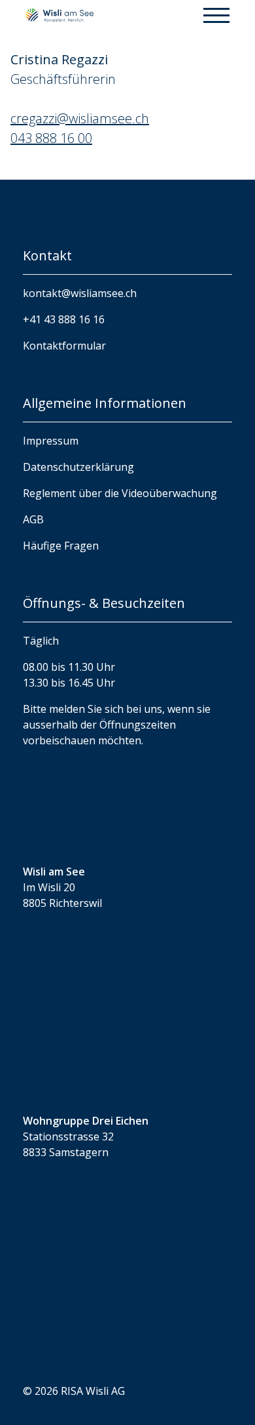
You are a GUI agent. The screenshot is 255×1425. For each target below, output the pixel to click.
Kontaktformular (64, 345)
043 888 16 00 (51, 138)
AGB (33, 519)
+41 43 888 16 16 (64, 319)
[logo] (60, 14)
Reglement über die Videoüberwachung (120, 493)
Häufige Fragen (61, 545)
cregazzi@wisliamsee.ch (79, 118)
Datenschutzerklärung (78, 467)
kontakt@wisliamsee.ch (80, 293)
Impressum (50, 440)
